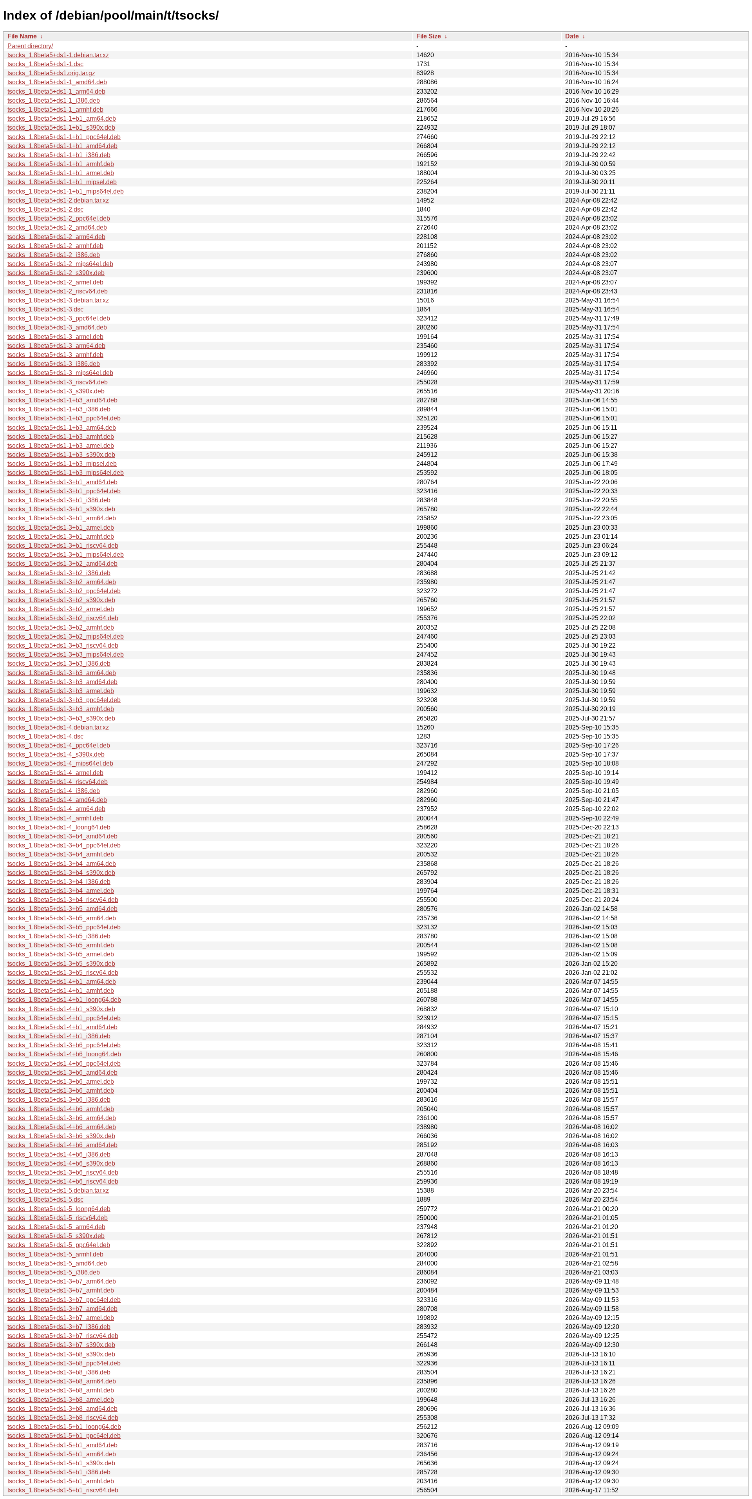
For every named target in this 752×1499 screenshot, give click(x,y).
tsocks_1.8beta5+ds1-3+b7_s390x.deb (61, 1344)
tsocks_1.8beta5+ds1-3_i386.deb (53, 363)
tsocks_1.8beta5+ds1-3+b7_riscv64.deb (62, 1335)
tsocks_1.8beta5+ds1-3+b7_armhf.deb (60, 1290)
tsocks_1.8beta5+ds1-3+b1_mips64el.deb (65, 554)
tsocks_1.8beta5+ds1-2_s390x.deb (56, 273)
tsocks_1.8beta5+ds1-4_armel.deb (55, 772)
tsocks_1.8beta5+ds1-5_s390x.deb (56, 1236)
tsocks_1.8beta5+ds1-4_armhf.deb (55, 818)
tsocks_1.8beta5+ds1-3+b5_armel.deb (60, 954)
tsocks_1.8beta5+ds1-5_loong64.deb (58, 1209)
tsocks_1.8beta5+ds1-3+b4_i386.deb (58, 881)
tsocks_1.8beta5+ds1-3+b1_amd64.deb (62, 482)
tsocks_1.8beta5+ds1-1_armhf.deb (55, 109)
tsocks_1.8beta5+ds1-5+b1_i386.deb (58, 1472)
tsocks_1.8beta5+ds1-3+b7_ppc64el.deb (64, 1299)
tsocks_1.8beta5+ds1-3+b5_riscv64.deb (62, 972)
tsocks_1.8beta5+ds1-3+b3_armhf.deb (60, 709)
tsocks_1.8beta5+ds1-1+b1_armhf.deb (60, 164)
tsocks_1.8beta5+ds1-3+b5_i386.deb (58, 936)
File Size (428, 36)
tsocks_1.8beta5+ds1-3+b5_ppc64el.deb (64, 927)
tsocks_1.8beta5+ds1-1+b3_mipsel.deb (62, 463)
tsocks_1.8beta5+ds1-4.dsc (45, 736)
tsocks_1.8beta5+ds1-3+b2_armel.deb (60, 609)
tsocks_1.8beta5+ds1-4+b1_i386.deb (58, 1036)
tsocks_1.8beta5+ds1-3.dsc (45, 309)
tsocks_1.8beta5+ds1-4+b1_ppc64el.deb (64, 1018)
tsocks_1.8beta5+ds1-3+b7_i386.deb (58, 1326)
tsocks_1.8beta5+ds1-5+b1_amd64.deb (62, 1445)
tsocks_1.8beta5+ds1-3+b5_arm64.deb (61, 918)
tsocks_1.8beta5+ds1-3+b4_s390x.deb (61, 872)
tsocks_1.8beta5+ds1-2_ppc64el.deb (58, 218)
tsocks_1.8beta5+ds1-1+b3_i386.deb (58, 409)
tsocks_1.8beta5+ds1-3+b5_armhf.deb (60, 945)
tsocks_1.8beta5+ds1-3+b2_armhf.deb (60, 627)
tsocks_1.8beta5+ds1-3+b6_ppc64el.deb (64, 1045)
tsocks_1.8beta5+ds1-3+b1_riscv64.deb (62, 545)
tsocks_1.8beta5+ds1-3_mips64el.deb (60, 372)
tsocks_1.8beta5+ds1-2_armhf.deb (55, 246)
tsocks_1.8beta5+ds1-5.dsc (45, 1199)
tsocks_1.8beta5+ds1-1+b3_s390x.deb (61, 454)
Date (572, 36)
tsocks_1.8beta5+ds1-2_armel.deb (55, 282)
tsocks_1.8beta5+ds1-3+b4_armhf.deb (60, 854)
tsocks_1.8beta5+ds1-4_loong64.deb (58, 827)
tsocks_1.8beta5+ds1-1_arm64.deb (56, 91)
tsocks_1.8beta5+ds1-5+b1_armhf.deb (60, 1481)
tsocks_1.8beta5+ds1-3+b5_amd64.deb (62, 908)
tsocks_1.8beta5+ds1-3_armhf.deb (55, 354)
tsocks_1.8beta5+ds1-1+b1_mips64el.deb (65, 191)
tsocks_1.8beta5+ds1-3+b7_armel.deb (60, 1317)
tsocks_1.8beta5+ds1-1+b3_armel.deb (60, 445)
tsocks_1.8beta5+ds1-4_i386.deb (53, 791)
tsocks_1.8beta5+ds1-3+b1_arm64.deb (61, 518)
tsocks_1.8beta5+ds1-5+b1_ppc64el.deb (64, 1435)
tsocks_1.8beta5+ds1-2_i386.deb (53, 255)
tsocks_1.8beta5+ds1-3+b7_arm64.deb (61, 1281)
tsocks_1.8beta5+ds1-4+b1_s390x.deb (61, 1009)
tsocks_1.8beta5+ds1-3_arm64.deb (56, 345)
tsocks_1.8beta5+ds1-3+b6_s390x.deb (61, 1136)
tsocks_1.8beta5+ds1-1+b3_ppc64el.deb (64, 418)
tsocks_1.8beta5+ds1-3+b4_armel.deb (60, 890)
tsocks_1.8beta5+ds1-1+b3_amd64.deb (62, 400)
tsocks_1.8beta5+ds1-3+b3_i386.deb (58, 663)
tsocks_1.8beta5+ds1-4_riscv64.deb (57, 781)
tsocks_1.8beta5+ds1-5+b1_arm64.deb (61, 1454)
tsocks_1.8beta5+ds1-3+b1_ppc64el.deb (64, 491)
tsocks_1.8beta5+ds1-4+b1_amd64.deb (62, 1027)
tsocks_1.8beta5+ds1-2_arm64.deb (56, 237)
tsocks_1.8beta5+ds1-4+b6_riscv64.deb (62, 1181)
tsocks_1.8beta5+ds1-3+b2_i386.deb (58, 573)
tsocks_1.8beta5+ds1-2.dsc (45, 209)
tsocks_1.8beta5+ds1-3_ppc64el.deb (58, 318)
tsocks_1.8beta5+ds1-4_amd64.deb (57, 800)
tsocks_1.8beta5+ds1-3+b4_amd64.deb (62, 836)
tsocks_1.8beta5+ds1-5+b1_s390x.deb (61, 1463)
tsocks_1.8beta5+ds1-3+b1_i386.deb (58, 500)
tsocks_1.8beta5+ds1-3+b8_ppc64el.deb (64, 1363)
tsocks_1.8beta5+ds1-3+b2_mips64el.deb (65, 636)
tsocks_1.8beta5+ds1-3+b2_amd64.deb (62, 563)
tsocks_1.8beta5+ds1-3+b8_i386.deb (58, 1372)
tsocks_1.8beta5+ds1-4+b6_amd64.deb (62, 1145)
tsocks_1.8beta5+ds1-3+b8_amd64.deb (62, 1408)
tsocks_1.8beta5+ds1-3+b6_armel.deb (60, 1081)
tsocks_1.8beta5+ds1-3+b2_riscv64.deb (62, 618)
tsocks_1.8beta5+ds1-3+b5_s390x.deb (61, 963)
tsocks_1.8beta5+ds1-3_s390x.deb (56, 391)
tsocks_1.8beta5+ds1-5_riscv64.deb (57, 1218)
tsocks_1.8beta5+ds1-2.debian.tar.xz (58, 200)
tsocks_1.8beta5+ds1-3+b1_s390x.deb (61, 509)
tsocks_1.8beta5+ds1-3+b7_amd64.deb (62, 1308)
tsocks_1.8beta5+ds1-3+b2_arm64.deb (61, 582)
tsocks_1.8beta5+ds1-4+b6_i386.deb (58, 1154)
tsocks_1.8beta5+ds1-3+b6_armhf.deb (60, 1090)
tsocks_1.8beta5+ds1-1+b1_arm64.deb (61, 118)
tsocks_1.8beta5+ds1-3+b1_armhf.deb (60, 536)
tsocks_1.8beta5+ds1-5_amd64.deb (57, 1263)
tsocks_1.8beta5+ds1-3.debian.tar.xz (58, 300)
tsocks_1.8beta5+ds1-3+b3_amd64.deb (62, 682)
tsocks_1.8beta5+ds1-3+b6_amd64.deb (62, 1072)
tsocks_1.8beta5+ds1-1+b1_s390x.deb (61, 127)
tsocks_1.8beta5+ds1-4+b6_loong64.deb (64, 1054)
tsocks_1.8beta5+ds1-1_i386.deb (53, 100)
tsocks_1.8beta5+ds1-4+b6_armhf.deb (60, 1109)
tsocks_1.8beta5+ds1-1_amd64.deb (57, 82)
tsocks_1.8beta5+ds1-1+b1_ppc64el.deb (64, 137)
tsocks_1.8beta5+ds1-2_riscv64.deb (57, 291)
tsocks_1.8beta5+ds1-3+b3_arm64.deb (61, 673)
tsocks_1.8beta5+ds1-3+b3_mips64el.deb (65, 654)
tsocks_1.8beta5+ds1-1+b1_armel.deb (60, 173)
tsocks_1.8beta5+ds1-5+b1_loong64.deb (64, 1426)
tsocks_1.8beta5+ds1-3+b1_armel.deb (60, 527)
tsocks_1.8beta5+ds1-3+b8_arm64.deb (61, 1381)
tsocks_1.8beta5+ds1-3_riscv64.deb (57, 382)
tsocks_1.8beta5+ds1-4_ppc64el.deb (58, 745)
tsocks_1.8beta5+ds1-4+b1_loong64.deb (64, 999)
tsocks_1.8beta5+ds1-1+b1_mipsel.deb (62, 182)
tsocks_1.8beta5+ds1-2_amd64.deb (57, 227)
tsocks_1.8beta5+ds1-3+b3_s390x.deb (61, 718)
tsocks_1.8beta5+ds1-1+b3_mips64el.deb (65, 472)
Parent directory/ (30, 46)
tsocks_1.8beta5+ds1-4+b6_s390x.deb (61, 1163)
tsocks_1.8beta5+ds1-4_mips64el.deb (60, 763)
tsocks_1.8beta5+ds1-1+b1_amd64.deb (62, 146)
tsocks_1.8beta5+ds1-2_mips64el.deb (60, 264)
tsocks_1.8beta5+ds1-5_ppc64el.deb (58, 1245)
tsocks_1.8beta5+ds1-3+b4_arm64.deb (61, 863)
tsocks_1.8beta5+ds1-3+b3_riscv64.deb (62, 645)
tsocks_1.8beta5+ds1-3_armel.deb (55, 336)
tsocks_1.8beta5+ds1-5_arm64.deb (56, 1227)
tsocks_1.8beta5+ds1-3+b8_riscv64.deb (62, 1417)
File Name (22, 36)
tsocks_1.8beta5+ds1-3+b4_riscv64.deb (62, 899)
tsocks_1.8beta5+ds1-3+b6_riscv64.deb (62, 1172)
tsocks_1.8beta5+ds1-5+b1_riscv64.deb (62, 1490)
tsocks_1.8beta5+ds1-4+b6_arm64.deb (61, 1127)
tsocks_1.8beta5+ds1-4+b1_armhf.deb (60, 990)
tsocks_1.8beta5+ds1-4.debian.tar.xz (58, 727)
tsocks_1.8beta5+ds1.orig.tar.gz (51, 73)
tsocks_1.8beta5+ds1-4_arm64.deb (56, 809)
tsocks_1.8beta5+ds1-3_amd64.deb (57, 327)
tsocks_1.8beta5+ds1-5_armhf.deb (55, 1254)
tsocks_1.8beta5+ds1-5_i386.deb (53, 1272)
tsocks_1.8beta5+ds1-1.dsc (45, 64)
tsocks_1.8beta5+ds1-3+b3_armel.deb (60, 691)
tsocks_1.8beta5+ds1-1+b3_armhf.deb (60, 436)
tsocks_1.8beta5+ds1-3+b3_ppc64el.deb (64, 700)
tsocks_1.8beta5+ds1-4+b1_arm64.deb (61, 981)
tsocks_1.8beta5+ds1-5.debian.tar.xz (58, 1190)
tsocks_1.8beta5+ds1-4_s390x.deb (56, 754)
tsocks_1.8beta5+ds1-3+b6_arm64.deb (61, 1118)
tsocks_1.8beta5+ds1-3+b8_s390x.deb (61, 1354)
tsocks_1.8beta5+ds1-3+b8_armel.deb (60, 1399)
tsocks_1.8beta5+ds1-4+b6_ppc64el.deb (64, 1063)
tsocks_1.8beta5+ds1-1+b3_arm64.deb (61, 427)
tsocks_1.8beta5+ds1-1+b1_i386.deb (58, 155)
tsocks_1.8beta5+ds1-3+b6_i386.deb (58, 1099)
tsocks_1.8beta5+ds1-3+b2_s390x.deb (61, 600)
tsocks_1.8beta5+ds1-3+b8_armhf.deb (60, 1390)
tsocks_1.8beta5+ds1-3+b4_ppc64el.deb (64, 845)
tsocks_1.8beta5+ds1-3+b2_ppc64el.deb (64, 591)
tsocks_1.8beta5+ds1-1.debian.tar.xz (58, 55)
